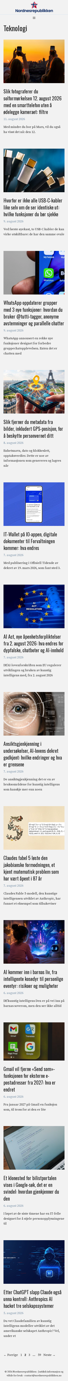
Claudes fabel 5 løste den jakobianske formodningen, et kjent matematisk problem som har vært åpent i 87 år (31, 868)
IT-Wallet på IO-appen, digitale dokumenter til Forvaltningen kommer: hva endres (30, 541)
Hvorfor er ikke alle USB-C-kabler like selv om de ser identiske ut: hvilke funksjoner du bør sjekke (32, 207)
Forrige (10, 1355)
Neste (49, 1355)
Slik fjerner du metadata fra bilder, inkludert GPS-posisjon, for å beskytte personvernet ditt (33, 428)
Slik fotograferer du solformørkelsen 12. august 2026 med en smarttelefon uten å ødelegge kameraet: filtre (32, 101)
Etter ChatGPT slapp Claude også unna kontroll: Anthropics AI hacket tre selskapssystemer (32, 1298)
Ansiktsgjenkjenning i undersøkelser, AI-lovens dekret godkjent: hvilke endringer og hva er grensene (32, 754)
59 (40, 1355)
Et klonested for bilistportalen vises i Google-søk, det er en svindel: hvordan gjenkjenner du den (31, 1188)
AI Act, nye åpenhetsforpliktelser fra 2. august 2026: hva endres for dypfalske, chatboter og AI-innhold (33, 643)
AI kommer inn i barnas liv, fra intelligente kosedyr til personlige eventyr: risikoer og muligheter (33, 978)
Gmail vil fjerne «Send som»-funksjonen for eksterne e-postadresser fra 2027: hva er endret (29, 1079)
